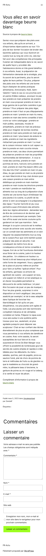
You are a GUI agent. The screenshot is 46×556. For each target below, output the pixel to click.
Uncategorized (29, 398)
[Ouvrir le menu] (41, 4)
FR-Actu (6, 5)
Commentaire (10, 455)
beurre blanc (26, 34)
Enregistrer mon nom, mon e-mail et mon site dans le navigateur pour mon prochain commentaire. (23, 519)
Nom (6, 483)
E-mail (7, 494)
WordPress (29, 551)
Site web (7, 505)
